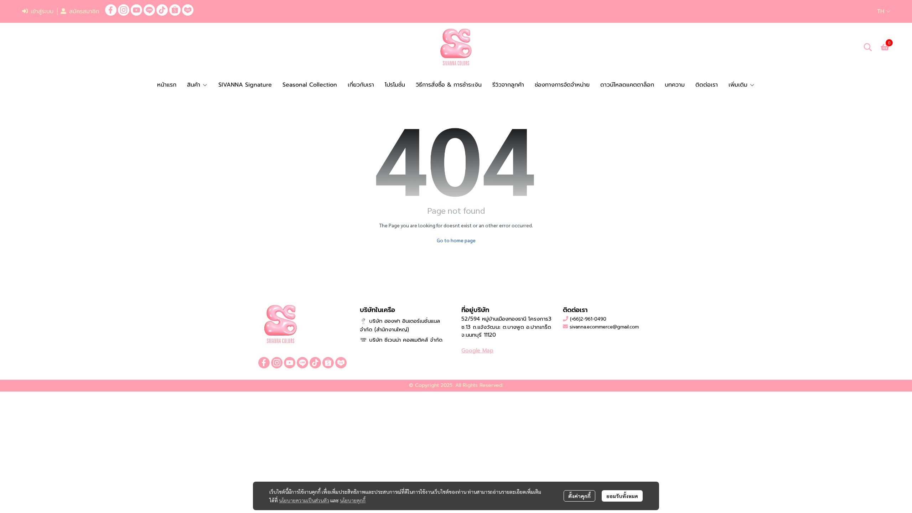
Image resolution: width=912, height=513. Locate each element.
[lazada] (187, 10)
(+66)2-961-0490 (588, 319)
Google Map (477, 350)
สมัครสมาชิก (84, 11)
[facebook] (110, 10)
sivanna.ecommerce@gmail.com (604, 326)
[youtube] (136, 10)
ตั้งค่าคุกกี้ (579, 496)
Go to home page (456, 240)
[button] (884, 11)
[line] (149, 10)
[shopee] (175, 10)
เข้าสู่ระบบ (42, 11)
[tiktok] (162, 10)
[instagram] (123, 10)
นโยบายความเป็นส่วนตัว (304, 500)
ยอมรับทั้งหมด (622, 496)
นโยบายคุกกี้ (353, 500)
